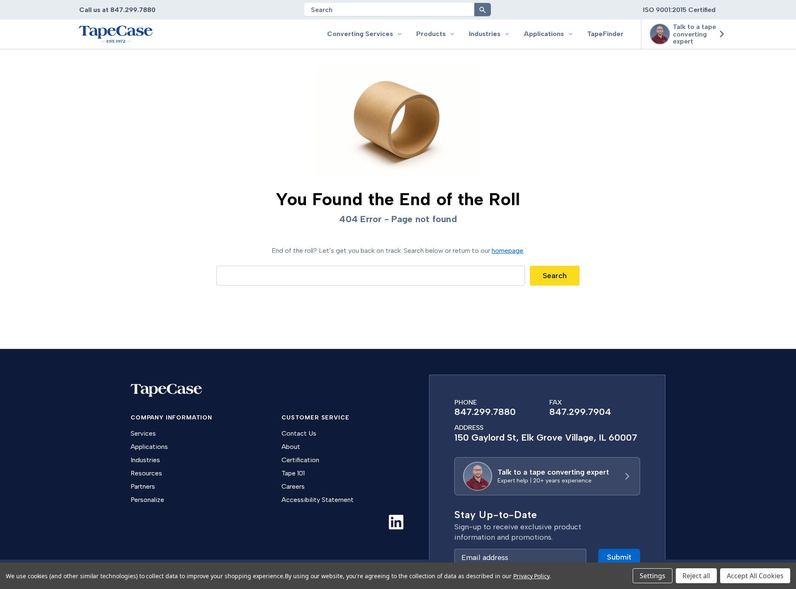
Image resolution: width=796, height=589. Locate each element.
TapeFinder (605, 34)
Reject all (696, 575)
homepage (507, 251)
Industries (484, 34)
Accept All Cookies (755, 575)
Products (431, 34)
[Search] (482, 9)
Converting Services (360, 34)
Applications (544, 34)
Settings (652, 575)
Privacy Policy (531, 576)
